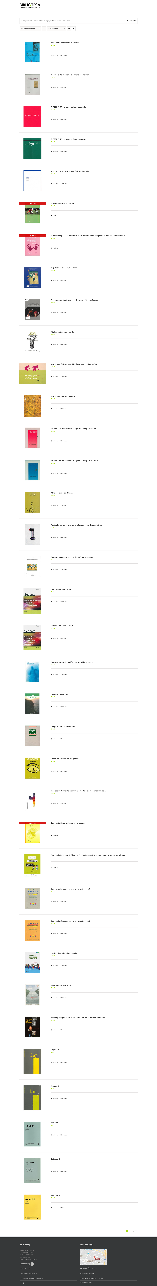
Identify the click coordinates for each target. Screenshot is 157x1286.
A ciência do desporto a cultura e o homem (70, 75)
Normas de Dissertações (88, 1273)
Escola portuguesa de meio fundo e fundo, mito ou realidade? (78, 1017)
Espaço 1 (55, 1050)
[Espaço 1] (32, 1061)
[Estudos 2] (32, 1170)
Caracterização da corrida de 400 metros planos (72, 557)
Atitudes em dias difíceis (62, 493)
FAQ (22, 1283)
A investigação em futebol (62, 203)
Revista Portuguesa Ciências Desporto (32, 1278)
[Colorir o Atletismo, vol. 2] (32, 637)
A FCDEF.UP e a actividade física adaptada (70, 171)
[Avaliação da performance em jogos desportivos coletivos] (32, 534)
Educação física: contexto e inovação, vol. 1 (70, 889)
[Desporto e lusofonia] (32, 704)
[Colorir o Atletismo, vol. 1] (32, 601)
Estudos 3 (55, 1195)
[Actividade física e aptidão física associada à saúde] (32, 373)
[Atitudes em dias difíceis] (32, 502)
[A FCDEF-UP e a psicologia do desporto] (32, 116)
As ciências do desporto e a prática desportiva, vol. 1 (74, 428)
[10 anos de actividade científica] (32, 52)
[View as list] (73, 28)
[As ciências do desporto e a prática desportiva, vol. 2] (32, 470)
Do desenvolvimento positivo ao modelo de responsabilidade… (79, 791)
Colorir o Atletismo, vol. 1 (62, 589)
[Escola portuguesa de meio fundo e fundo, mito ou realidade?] (32, 1027)
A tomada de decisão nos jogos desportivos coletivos (74, 300)
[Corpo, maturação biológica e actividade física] (32, 671)
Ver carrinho (132, 21)
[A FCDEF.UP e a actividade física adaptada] (32, 180)
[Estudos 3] (32, 1207)
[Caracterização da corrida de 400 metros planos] (32, 566)
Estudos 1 (55, 1122)
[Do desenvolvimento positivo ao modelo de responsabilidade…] (32, 800)
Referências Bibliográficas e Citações (92, 1278)
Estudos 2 (55, 1159)
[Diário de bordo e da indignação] (32, 768)
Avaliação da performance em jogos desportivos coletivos (76, 525)
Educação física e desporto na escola (67, 823)
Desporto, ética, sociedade (63, 726)
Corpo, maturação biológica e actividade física (72, 662)
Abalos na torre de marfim (62, 332)
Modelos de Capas (86, 1283)
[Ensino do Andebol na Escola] (32, 962)
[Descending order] (44, 28)
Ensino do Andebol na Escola (64, 953)
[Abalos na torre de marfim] (32, 341)
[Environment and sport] (32, 995)
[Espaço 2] (32, 1098)
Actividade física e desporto (63, 396)
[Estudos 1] (32, 1134)
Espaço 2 (55, 1086)
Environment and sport (61, 985)
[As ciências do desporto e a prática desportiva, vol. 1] (32, 438)
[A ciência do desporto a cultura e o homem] (32, 84)
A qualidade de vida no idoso (64, 268)
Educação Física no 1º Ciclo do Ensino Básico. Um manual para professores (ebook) (88, 855)
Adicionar (55, 55)
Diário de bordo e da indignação (65, 759)
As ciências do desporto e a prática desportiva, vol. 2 (74, 461)
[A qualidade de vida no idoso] (32, 277)
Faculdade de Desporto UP (29, 1273)
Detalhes (64, 55)
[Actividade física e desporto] (32, 406)
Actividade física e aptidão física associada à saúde (74, 364)
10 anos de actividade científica (65, 43)
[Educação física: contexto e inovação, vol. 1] (32, 898)
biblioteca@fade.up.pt (30, 1259)
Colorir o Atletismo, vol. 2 (62, 626)
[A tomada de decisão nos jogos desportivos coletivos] (32, 309)
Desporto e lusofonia (60, 694)
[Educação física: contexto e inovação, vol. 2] (32, 930)
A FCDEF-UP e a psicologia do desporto (68, 107)
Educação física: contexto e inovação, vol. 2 (70, 921)
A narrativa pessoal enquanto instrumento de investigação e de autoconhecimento (88, 236)
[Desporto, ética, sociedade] (32, 736)
